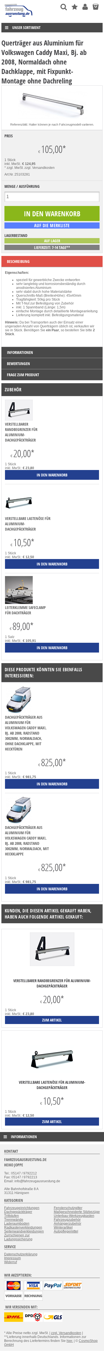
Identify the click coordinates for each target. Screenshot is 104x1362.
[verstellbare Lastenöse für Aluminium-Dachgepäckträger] (19, 514)
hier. (70, 1341)
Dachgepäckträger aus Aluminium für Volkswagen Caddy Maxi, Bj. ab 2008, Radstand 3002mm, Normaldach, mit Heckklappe (27, 841)
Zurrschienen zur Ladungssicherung (18, 1237)
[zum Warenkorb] (95, 7)
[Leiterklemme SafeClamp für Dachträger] (19, 603)
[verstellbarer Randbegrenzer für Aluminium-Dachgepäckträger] (19, 419)
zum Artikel (52, 1020)
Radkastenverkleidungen (23, 1227)
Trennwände (13, 1220)
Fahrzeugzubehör (67, 1220)
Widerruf (10, 1262)
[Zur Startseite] (18, 18)
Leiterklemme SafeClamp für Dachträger (25, 610)
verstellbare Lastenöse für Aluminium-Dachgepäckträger (52, 1085)
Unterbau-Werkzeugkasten (74, 1216)
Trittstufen (11, 1216)
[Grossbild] (52, 121)
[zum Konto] (85, 7)
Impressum (12, 1258)
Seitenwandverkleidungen (24, 1231)
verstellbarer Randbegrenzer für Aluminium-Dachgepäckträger (21, 432)
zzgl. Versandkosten (39, 168)
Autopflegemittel (66, 1231)
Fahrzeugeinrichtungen (21, 1208)
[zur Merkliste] (74, 7)
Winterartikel (63, 1227)
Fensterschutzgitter (68, 1208)
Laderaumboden (16, 1224)
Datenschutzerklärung (20, 1254)
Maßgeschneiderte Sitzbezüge (77, 1212)
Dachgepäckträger (18, 1212)
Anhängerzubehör (67, 1224)
